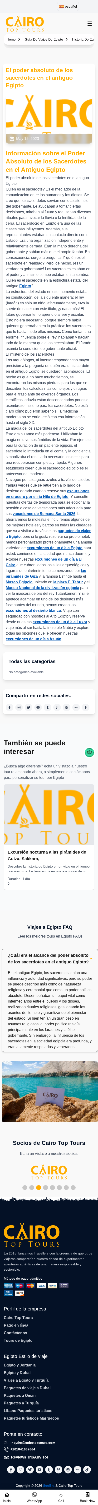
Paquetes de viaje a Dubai (27, 1388)
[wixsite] (76, 707)
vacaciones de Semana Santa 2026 (44, 514)
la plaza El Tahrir (68, 582)
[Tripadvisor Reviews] (89, 752)
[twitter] (28, 707)
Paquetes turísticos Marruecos (31, 1418)
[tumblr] (47, 707)
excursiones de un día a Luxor (60, 622)
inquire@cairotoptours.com (32, 1443)
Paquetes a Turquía (21, 1403)
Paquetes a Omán (20, 1396)
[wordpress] (66, 707)
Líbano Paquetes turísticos (28, 1411)
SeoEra (48, 1485)
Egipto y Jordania (20, 1365)
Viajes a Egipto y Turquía (26, 1380)
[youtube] (38, 707)
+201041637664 (22, 1449)
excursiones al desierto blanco (33, 611)
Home (11, 39)
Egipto (25, 286)
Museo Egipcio (19, 582)
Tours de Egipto (18, 1340)
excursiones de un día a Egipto (55, 548)
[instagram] (19, 707)
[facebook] (9, 707)
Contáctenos (15, 1333)
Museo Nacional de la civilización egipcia (42, 588)
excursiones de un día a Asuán (33, 639)
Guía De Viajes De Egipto (44, 39)
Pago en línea (16, 1325)
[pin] (57, 707)
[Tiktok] (85, 707)
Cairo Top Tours (18, 1318)
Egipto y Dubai (17, 1373)
